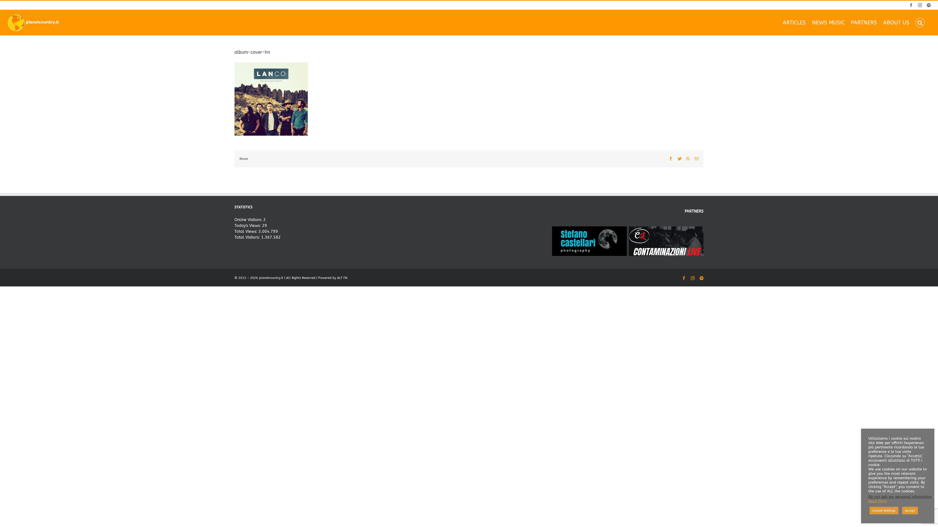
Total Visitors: (247, 237)
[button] (920, 22)
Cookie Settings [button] (884, 510)
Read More (877, 501)
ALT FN (342, 278)
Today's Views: (248, 225)
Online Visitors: (248, 219)
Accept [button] (910, 510)
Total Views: (246, 231)
